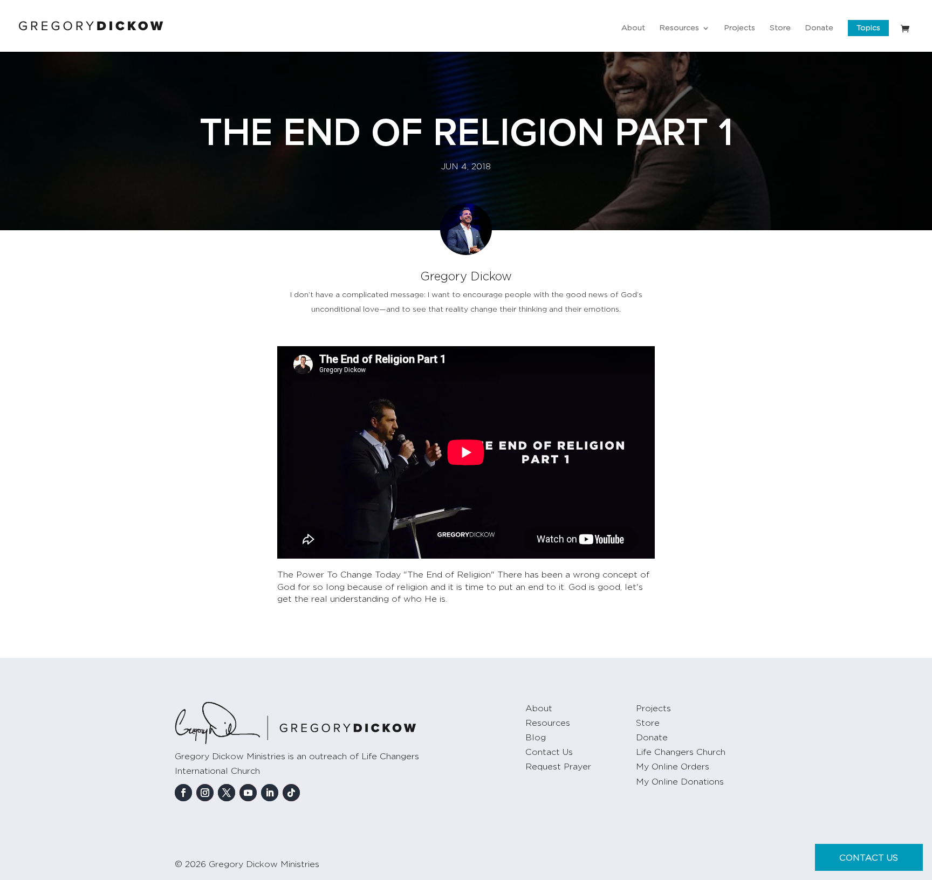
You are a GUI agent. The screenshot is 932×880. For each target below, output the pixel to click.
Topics (868, 28)
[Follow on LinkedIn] (269, 792)
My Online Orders (672, 766)
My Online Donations (680, 782)
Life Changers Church (680, 752)
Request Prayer (558, 766)
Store (780, 28)
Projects (739, 28)
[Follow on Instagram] (205, 792)
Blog (535, 737)
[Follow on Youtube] (248, 792)
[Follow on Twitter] (226, 792)
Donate (819, 28)
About (633, 28)
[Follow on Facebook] (183, 792)
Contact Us (549, 752)
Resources (679, 28)
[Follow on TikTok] (291, 792)
